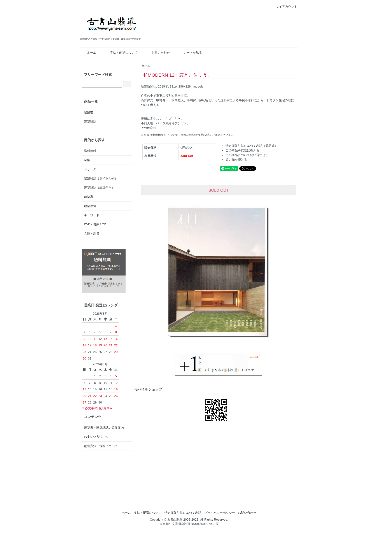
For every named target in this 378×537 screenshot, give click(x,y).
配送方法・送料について (101, 446)
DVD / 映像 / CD (95, 224)
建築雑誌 (90, 121)
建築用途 (90, 206)
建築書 (88, 112)
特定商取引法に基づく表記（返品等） (252, 145)
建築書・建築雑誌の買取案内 (104, 427)
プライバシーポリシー (219, 512)
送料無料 (90, 151)
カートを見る (193, 52)
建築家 (88, 196)
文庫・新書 (91, 233)
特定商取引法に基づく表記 (182, 512)
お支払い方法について (99, 437)
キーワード (91, 215)
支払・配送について (124, 52)
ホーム (91, 52)
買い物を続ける (236, 159)
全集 (87, 160)
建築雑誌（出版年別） (99, 187)
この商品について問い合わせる (247, 155)
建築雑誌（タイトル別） (101, 178)
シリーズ (90, 169)
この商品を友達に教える (242, 150)
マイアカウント (286, 6)
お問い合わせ (160, 52)
